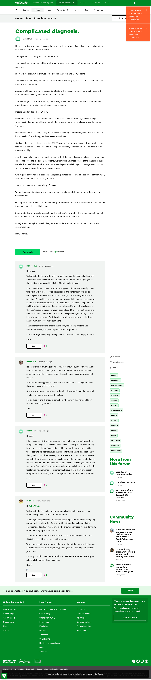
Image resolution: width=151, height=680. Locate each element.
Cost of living (44, 614)
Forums (37, 10)
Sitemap (6, 631)
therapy (114, 415)
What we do (81, 618)
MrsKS (29, 431)
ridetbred (31, 362)
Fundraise (96, 3)
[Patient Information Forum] (38, 661)
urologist (114, 425)
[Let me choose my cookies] (4, 676)
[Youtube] (142, 661)
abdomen (114, 390)
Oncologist (115, 445)
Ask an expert (9, 618)
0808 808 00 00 (130, 618)
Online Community (67, 3)
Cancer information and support (52, 609)
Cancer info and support (42, 3)
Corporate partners (84, 626)
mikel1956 (27, 39)
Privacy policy (30, 669)
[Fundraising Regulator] (25, 661)
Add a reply (28, 252)
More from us (46, 602)
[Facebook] (133, 661)
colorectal (115, 395)
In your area (44, 622)
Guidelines (98, 10)
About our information (51, 669)
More (107, 3)
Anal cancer (115, 440)
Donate (83, 3)
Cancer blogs (8, 614)
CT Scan (114, 420)
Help (86, 10)
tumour (114, 375)
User (134, 3)
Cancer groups (9, 609)
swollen (114, 430)
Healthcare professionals (49, 643)
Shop (41, 647)
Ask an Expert (62, 10)
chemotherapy (116, 410)
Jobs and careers (84, 614)
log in (55, 252)
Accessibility (64, 669)
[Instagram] (146, 661)
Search (26, 10)
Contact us (81, 609)
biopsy (113, 435)
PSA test (114, 405)
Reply (34, 346)
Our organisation (83, 622)
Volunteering (44, 639)
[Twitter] (138, 661)
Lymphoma (115, 380)
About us (43, 652)
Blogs (48, 10)
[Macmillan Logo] (9, 661)
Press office (81, 631)
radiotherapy (116, 450)
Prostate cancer (117, 385)
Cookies (39, 669)
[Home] (21, 2)
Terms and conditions (17, 669)
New (124, 18)
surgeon (114, 400)
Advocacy (43, 635)
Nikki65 (30, 501)
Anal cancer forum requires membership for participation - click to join (75, 674)
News (76, 10)
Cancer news (8, 622)
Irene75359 (32, 266)
